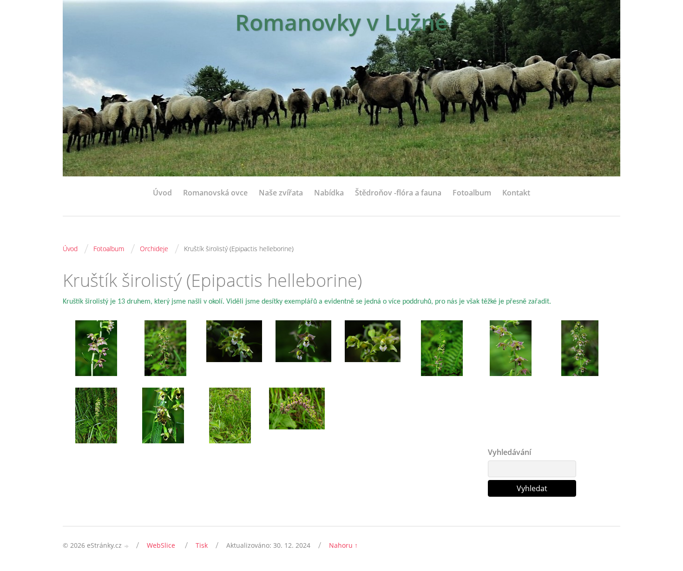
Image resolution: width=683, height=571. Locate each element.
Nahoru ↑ (343, 545)
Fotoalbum (472, 193)
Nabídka (329, 193)
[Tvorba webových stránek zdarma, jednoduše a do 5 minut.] (127, 546)
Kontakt (516, 193)
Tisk (202, 545)
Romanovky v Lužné (341, 22)
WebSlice (161, 545)
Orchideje (154, 248)
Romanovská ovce (215, 193)
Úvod (162, 193)
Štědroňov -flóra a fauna (398, 193)
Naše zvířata (281, 193)
